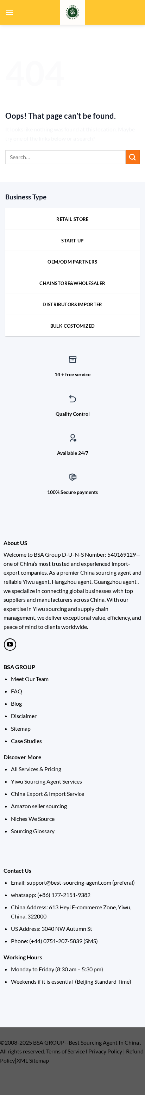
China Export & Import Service (47, 793)
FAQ (16, 691)
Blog (16, 703)
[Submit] (133, 157)
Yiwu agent (36, 581)
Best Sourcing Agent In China (104, 1042)
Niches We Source (33, 818)
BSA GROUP (19, 666)
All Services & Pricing (36, 769)
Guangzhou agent (115, 581)
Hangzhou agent (72, 581)
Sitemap (21, 728)
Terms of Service (65, 1051)
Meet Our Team (30, 678)
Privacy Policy (105, 1051)
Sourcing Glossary (33, 831)
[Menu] (9, 12)
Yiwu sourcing (50, 608)
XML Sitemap (33, 1060)
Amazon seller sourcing (39, 806)
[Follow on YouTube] (10, 644)
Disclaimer (24, 715)
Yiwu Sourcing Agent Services (46, 781)
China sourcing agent (105, 572)
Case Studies (26, 740)
